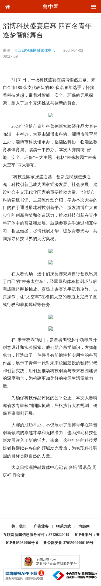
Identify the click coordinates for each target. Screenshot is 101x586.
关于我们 (18, 526)
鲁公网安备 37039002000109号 (68, 543)
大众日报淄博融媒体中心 (34, 50)
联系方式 (63, 526)
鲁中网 (51, 6)
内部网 (84, 526)
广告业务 (41, 526)
